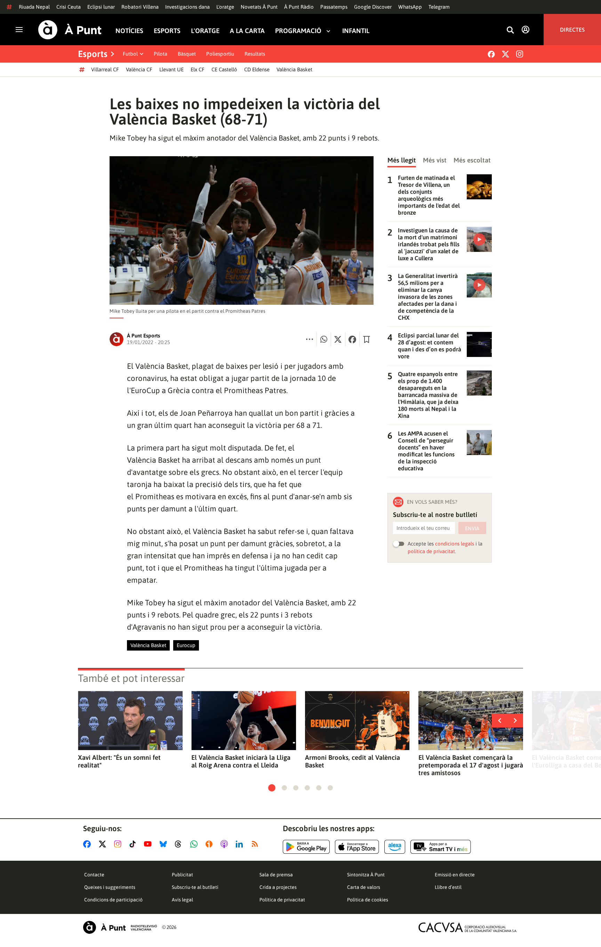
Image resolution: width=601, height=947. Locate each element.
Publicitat (182, 874)
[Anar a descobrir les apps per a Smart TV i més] (440, 847)
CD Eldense (257, 69)
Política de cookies (367, 899)
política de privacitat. (432, 551)
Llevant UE (171, 69)
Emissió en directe (455, 874)
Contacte (94, 874)
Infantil (355, 30)
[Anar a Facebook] (88, 844)
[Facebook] (491, 54)
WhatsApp (410, 7)
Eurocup (186, 645)
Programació (298, 30)
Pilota (160, 54)
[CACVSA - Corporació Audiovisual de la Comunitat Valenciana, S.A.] (468, 927)
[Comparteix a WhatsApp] (324, 339)
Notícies (129, 30)
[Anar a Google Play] (306, 847)
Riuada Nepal (34, 7)
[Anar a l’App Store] (357, 847)
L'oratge (225, 7)
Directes (572, 29)
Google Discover (373, 7)
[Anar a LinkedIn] (241, 844)
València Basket (294, 69)
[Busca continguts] (510, 30)
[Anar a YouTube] (149, 844)
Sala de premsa (276, 874)
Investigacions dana (187, 7)
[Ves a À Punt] (70, 29)
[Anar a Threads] (180, 844)
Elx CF (198, 69)
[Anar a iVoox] (210, 844)
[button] (271, 787)
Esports (167, 30)
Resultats (255, 54)
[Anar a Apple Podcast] (226, 844)
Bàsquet (187, 54)
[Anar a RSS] (256, 844)
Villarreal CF (105, 69)
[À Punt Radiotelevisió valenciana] (120, 927)
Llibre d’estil (448, 887)
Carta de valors (363, 887)
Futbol (130, 54)
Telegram (439, 7)
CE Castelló (224, 69)
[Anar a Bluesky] (165, 844)
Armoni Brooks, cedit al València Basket (352, 761)
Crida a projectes (278, 887)
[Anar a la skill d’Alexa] (394, 847)
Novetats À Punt (259, 7)
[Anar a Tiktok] (134, 844)
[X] (505, 54)
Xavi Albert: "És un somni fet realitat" (119, 761)
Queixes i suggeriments (109, 887)
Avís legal (182, 899)
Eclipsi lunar (101, 7)
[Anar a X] (104, 844)
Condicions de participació (113, 899)
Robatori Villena (140, 7)
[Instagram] (519, 53)
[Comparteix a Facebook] (352, 339)
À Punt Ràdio (299, 7)
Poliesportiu (220, 54)
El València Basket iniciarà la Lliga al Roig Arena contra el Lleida (240, 761)
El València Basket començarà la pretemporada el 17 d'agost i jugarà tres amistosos (470, 765)
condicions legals (454, 544)
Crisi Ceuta (68, 7)
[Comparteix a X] (338, 339)
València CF (139, 69)
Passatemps (333, 7)
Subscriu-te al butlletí (195, 887)
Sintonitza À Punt (366, 874)
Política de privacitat (282, 899)
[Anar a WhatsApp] (195, 844)
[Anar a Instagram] (119, 844)
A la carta (247, 30)
